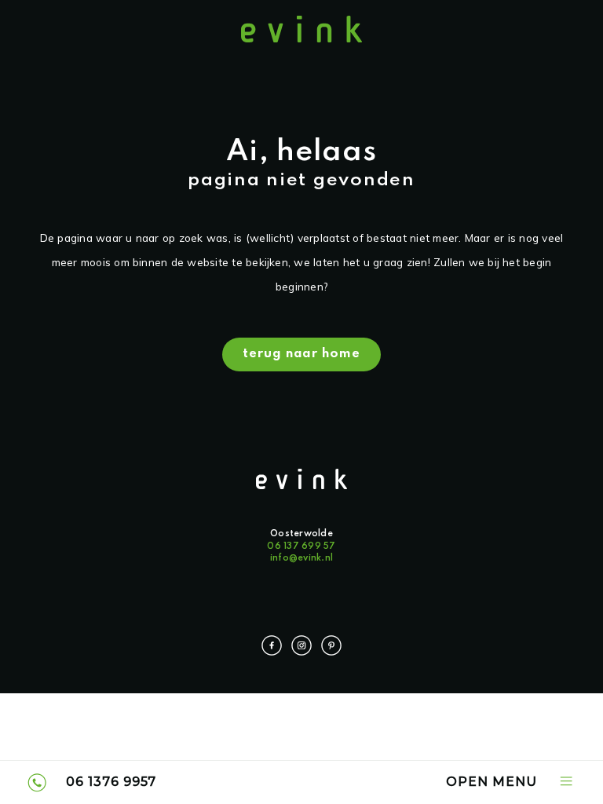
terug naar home (302, 354)
